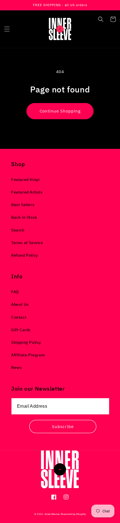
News (16, 367)
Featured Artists (27, 192)
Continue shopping (60, 111)
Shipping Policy (26, 342)
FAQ (15, 291)
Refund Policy (24, 255)
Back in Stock (24, 217)
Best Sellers (22, 204)
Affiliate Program (28, 354)
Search (18, 230)
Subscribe (63, 426)
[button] (7, 29)
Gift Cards (21, 329)
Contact (18, 317)
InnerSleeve (52, 513)
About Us (20, 304)
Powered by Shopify (73, 513)
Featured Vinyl (25, 179)
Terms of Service (27, 242)
